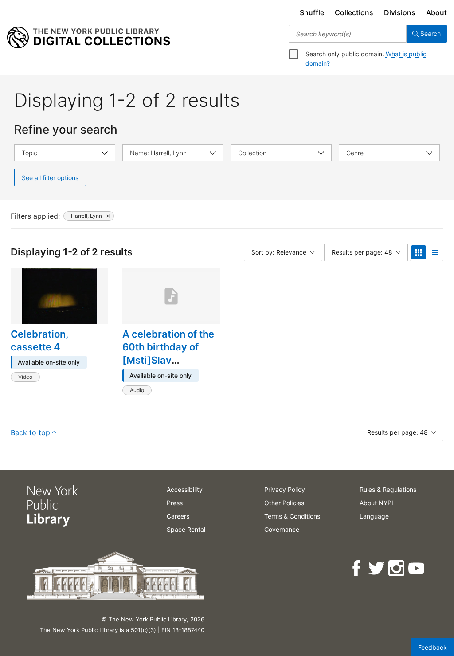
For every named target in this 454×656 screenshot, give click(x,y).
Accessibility (185, 489)
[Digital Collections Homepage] (88, 38)
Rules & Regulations (388, 489)
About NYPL (377, 503)
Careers (178, 516)
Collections (354, 12)
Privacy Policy (284, 489)
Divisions (399, 12)
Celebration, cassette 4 (40, 340)
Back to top (30, 432)
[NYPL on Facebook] (357, 568)
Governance (281, 529)
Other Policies (284, 503)
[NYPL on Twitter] (377, 568)
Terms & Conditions (292, 516)
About (436, 12)
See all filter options (50, 177)
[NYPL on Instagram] (397, 568)
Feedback (432, 647)
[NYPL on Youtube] (417, 568)
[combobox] (348, 34)
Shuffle (312, 12)
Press (175, 503)
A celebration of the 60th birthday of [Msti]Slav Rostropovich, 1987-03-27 (170, 360)
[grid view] (418, 252)
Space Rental (186, 529)
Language (374, 516)
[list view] (434, 252)
